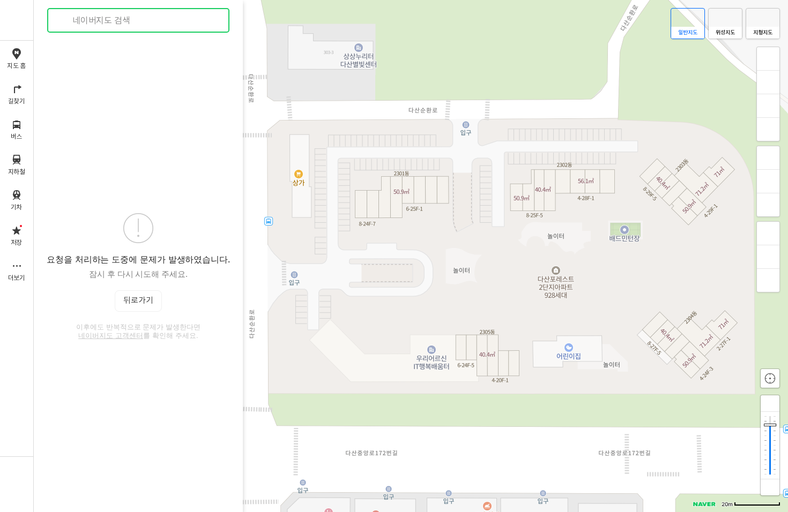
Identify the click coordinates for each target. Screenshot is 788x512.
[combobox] (138, 20)
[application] (411, 256)
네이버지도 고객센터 (110, 335)
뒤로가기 (138, 300)
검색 (63, 20)
